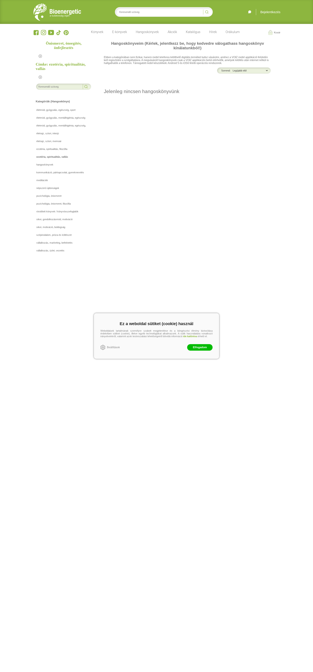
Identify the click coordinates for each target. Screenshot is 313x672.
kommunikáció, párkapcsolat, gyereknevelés (60, 172)
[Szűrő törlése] (40, 56)
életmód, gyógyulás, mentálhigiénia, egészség (60, 117)
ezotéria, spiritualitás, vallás (52, 156)
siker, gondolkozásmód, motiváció (54, 219)
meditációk (42, 180)
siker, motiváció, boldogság (50, 227)
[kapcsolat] (249, 12)
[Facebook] (36, 32)
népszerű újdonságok (47, 188)
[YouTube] (51, 32)
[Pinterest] (66, 32)
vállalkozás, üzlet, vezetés (50, 250)
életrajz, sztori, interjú (47, 133)
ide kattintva (190, 336)
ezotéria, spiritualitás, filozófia (51, 149)
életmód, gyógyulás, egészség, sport (55, 110)
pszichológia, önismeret (48, 195)
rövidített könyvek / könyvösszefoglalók (57, 211)
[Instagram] (43, 32)
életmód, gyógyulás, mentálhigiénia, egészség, (61, 125)
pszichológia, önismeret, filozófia (53, 203)
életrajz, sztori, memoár (48, 141)
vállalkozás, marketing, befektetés (54, 242)
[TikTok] (58, 32)
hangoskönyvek (44, 164)
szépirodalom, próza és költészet (54, 234)
